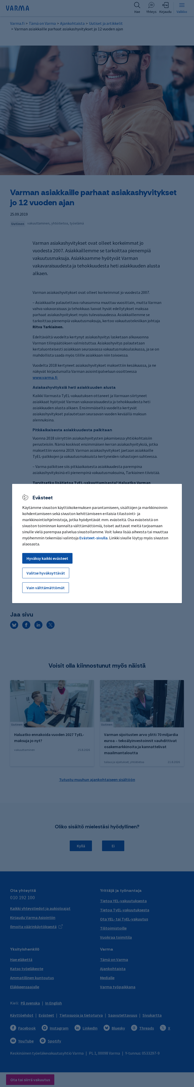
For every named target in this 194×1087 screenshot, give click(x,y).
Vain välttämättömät (46, 587)
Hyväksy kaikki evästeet (47, 558)
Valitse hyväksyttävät (46, 573)
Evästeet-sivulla (93, 537)
